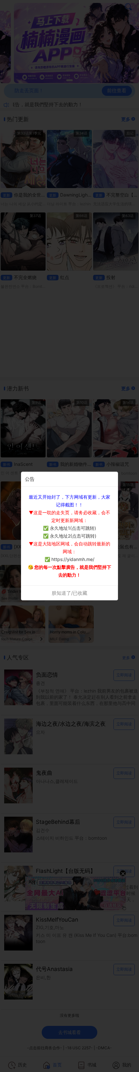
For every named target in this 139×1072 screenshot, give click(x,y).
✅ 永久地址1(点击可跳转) (69, 528)
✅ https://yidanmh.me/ (69, 559)
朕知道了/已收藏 (69, 593)
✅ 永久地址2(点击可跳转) (69, 536)
